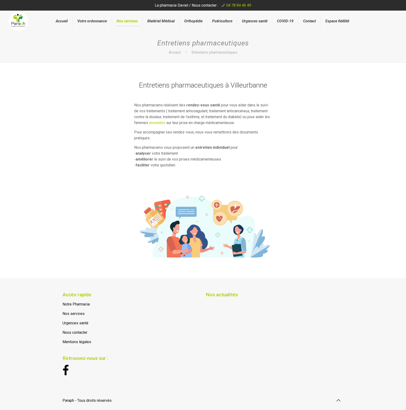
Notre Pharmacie (76, 304)
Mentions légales (76, 342)
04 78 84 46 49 (238, 5)
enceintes (157, 123)
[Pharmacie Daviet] (26, 18)
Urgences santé (75, 323)
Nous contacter (74, 332)
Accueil (175, 52)
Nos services (73, 313)
